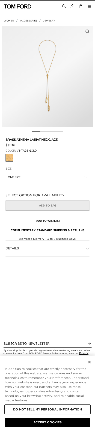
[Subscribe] (89, 343)
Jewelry (49, 20)
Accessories (28, 20)
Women (9, 20)
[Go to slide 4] (59, 131)
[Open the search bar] (64, 6)
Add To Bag (47, 205)
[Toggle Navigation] (89, 6)
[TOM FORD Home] (17, 6)
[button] (72, 6)
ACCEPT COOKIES (47, 422)
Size (8, 168)
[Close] (89, 362)
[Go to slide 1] (36, 131)
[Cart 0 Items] (81, 6)
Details (12, 248)
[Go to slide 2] (44, 131)
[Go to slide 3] (51, 131)
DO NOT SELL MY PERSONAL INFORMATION (47, 409)
